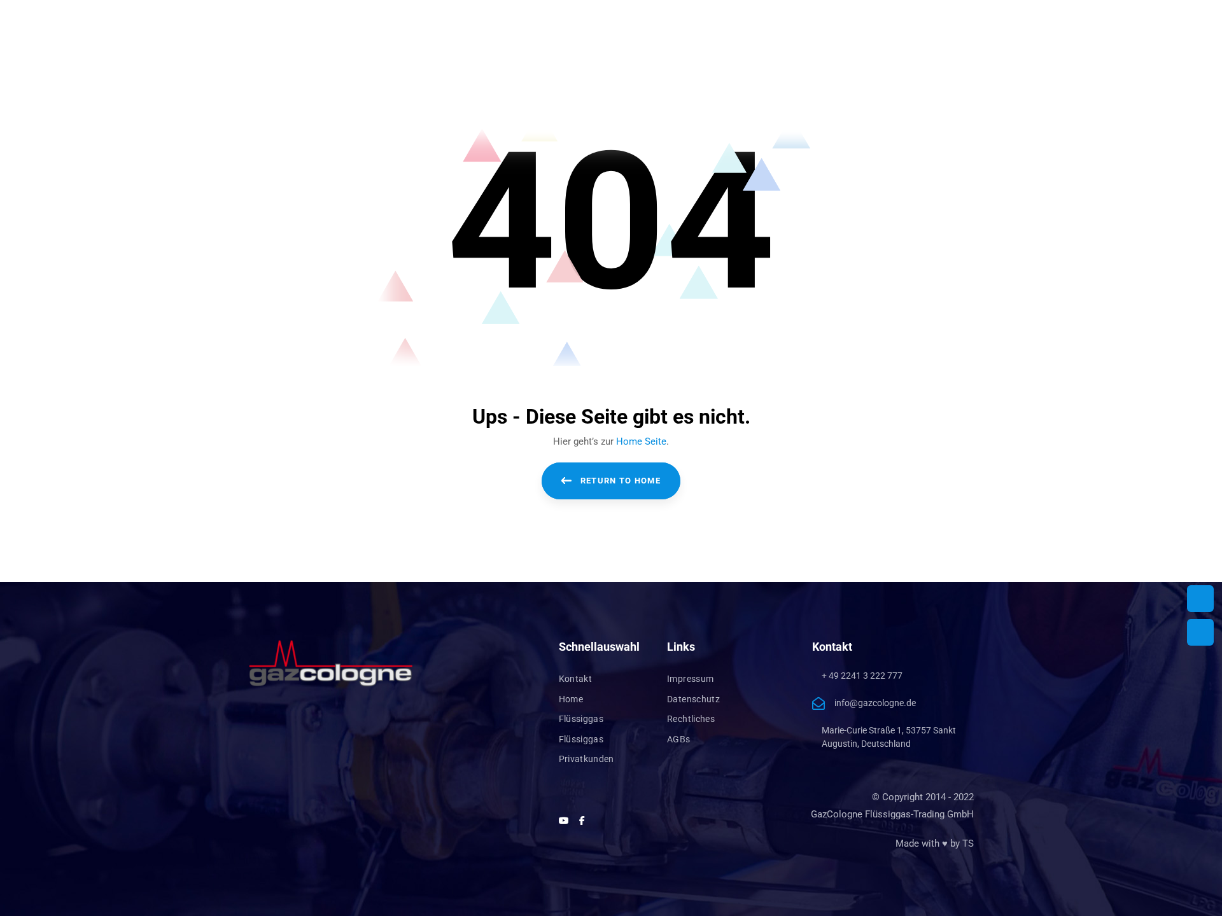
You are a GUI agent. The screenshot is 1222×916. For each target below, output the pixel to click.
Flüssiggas (581, 719)
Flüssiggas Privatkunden (586, 749)
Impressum (690, 679)
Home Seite (641, 441)
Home (571, 699)
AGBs (678, 739)
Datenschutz (693, 699)
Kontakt (575, 679)
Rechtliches (691, 719)
